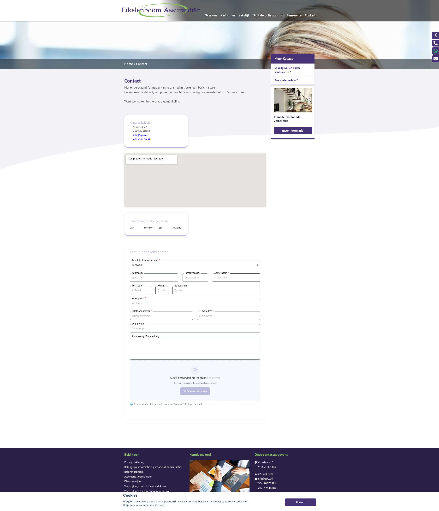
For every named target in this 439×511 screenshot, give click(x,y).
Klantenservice (291, 15)
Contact (310, 15)
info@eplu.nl (265, 478)
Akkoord (300, 502)
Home (128, 64)
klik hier (159, 505)
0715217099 (265, 473)
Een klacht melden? (286, 80)
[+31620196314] (435, 51)
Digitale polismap (265, 15)
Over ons (211, 15)
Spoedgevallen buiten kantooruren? (288, 70)
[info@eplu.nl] (435, 58)
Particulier (228, 15)
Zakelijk (244, 15)
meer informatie (292, 131)
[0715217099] (435, 43)
